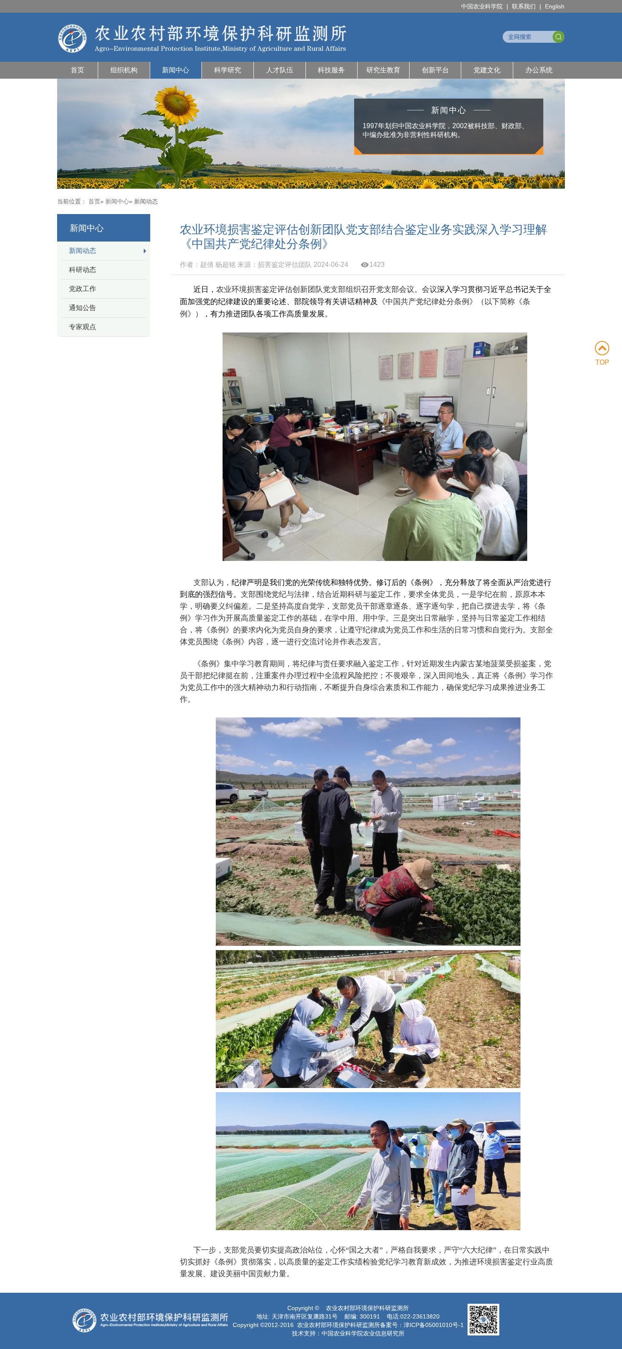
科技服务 (331, 70)
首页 (77, 70)
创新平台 (435, 70)
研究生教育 (383, 70)
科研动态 (82, 269)
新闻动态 (82, 250)
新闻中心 (175, 70)
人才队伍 (279, 70)
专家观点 (82, 326)
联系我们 (524, 6)
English (554, 6)
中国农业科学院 (482, 6)
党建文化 (487, 70)
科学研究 (227, 70)
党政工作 (82, 288)
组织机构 (124, 70)
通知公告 (82, 307)
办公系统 (539, 70)
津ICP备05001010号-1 (434, 1325)
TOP (602, 362)
